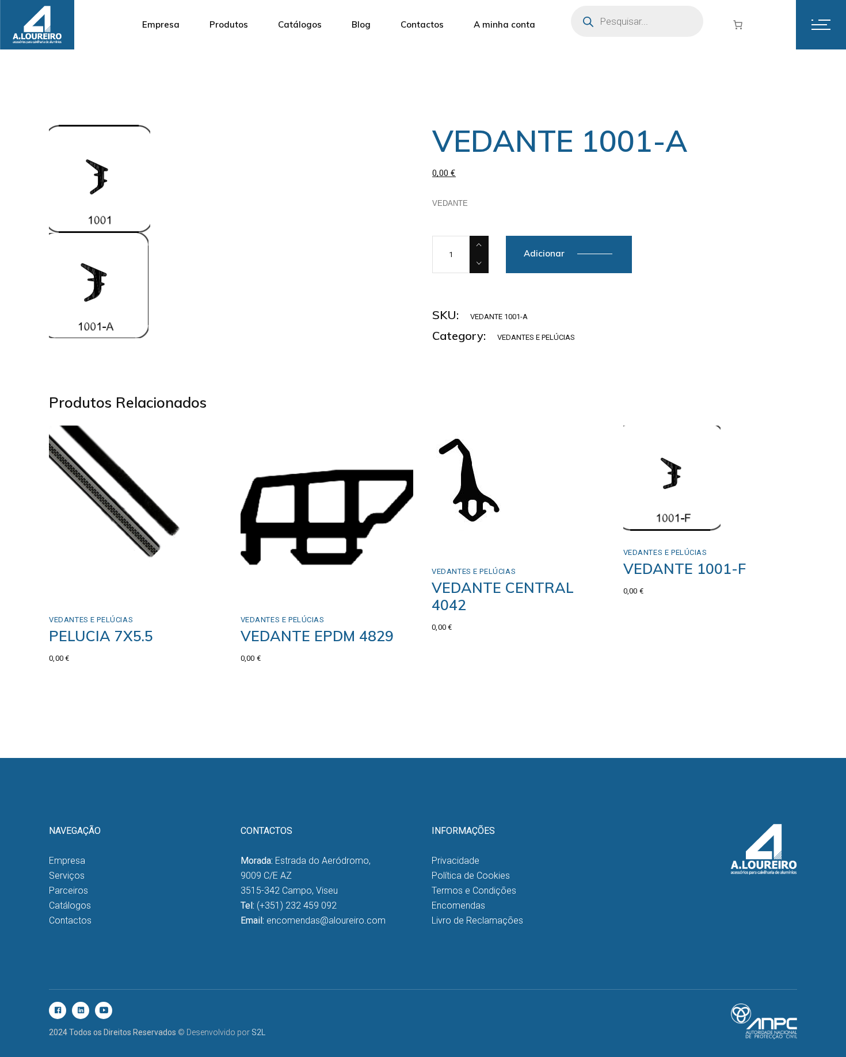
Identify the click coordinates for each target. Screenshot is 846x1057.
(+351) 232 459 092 (297, 905)
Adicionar (544, 253)
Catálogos (70, 905)
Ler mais (282, 585)
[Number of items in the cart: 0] (737, 24)
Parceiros (68, 890)
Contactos (70, 920)
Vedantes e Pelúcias (536, 337)
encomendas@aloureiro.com (326, 920)
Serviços (67, 875)
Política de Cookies (471, 875)
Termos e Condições (474, 890)
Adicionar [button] (92, 585)
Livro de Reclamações (477, 920)
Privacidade (455, 860)
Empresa (67, 860)
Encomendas (458, 905)
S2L (258, 1032)
